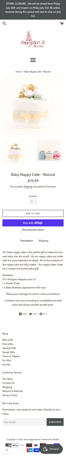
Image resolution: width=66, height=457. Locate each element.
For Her (6, 364)
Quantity (33, 196)
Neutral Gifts (9, 348)
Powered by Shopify (50, 439)
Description (26, 240)
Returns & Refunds (12, 391)
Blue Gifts (7, 339)
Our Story (7, 378)
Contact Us (8, 382)
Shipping (28, 186)
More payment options (33, 229)
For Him (6, 360)
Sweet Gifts (8, 352)
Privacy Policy (9, 395)
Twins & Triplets (11, 356)
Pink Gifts (7, 344)
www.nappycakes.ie (32, 439)
